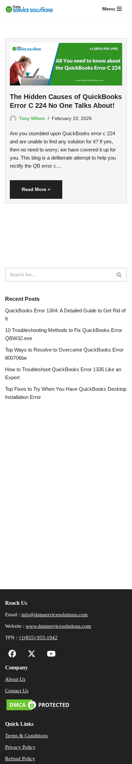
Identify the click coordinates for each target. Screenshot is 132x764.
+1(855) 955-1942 (38, 637)
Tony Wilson (32, 118)
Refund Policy (20, 758)
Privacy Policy (20, 747)
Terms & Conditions (26, 735)
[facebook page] (12, 655)
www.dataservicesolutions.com (58, 626)
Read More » (30, 192)
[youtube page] (49, 655)
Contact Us (16, 690)
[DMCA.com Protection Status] (39, 710)
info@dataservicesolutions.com (54, 614)
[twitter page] (30, 655)
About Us (15, 679)
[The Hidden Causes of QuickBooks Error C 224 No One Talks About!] (66, 62)
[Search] (119, 275)
